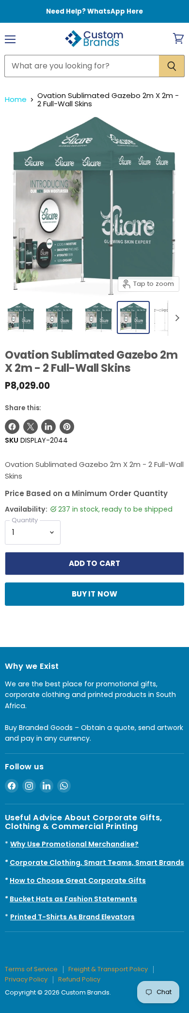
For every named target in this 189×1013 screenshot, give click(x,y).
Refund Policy (79, 979)
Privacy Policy (26, 979)
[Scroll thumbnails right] (175, 318)
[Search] (172, 66)
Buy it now (95, 594)
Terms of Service (31, 969)
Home (16, 99)
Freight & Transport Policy (108, 969)
